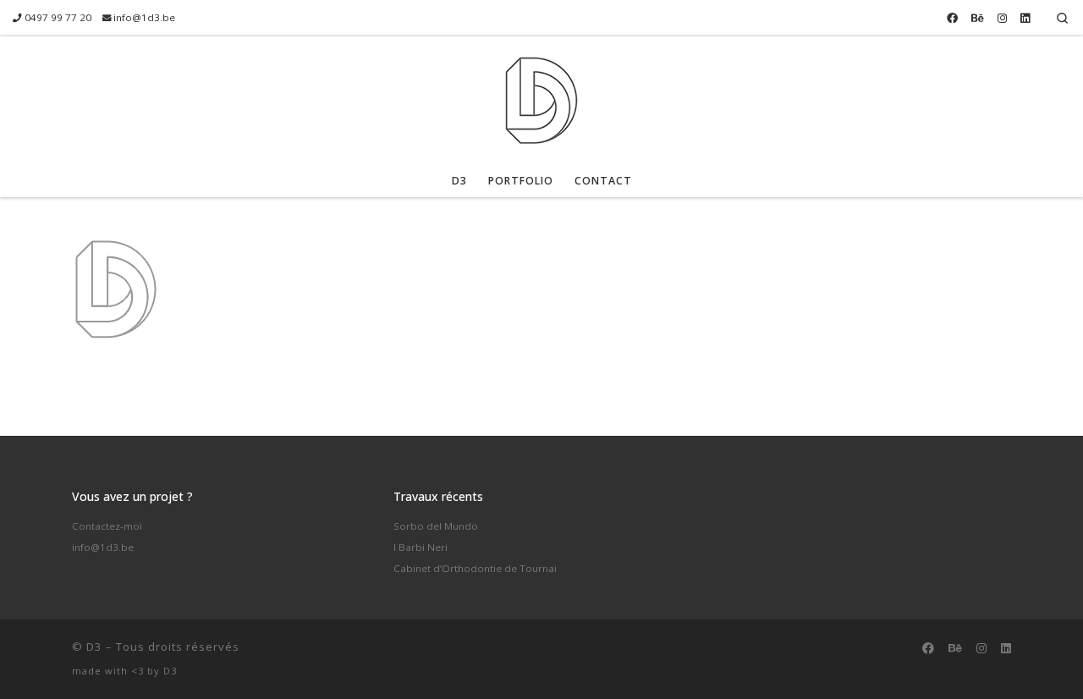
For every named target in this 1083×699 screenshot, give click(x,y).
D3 (94, 646)
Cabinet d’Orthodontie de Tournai (475, 568)
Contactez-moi (107, 526)
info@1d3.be (103, 547)
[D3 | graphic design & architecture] (541, 96)
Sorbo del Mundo (435, 526)
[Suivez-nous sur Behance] (977, 17)
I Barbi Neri (420, 547)
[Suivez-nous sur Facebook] (952, 17)
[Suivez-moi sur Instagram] (1002, 17)
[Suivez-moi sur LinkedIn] (1025, 17)
